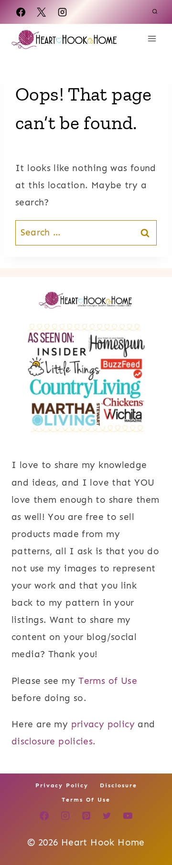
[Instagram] (62, 12)
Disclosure (118, 785)
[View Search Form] (155, 12)
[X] (41, 12)
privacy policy (103, 724)
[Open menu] (152, 38)
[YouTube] (127, 816)
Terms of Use (107, 680)
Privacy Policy (61, 785)
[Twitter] (107, 816)
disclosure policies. (53, 741)
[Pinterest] (86, 816)
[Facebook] (20, 12)
